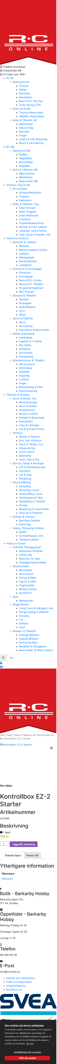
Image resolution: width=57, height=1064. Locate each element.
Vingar (23, 135)
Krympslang (26, 356)
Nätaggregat (26, 257)
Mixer (22, 314)
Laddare (24, 253)
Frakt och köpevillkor (19, 981)
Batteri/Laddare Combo (33, 249)
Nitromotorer (27, 364)
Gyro (22, 310)
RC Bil (9, 78)
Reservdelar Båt (28, 181)
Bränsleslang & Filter (31, 387)
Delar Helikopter (29, 215)
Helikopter (25, 200)
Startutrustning (28, 390)
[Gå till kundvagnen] (1, 666)
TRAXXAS (7, 878)
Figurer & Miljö (27, 581)
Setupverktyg (27, 448)
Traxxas (23, 85)
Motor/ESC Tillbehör (31, 284)
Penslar (23, 505)
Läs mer (29, 1043)
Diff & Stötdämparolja (32, 467)
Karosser (24, 131)
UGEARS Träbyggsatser (27, 547)
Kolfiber (23, 623)
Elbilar (22, 89)
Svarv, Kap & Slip (29, 459)
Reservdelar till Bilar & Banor (36, 650)
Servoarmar (26, 326)
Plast (22, 627)
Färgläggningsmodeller (32, 562)
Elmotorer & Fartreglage (27, 268)
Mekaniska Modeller (31, 551)
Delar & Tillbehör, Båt (25, 169)
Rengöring (25, 478)
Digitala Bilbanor (29, 638)
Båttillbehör (26, 177)
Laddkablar (25, 337)
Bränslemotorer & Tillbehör (29, 360)
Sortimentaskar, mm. (31, 535)
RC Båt (10, 146)
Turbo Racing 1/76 (30, 104)
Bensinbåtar (26, 162)
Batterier (24, 246)
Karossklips (26, 421)
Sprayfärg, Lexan (29, 490)
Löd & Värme (26, 451)
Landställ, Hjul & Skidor (33, 230)
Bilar (9, 735)
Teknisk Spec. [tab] (13, 855)
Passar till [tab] (32, 855)
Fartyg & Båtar (27, 577)
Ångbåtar (24, 165)
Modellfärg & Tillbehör (32, 501)
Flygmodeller (27, 585)
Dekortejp (25, 524)
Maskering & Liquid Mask (34, 509)
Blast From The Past (31, 101)
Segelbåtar (25, 158)
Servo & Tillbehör (23, 318)
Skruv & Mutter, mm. (25, 398)
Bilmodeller (25, 570)
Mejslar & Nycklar (29, 436)
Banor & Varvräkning (31, 143)
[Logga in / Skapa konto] (1, 662)
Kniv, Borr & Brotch (30, 440)
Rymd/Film (25, 593)
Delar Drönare (27, 207)
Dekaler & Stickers (24, 516)
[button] (51, 748)
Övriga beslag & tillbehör (34, 612)
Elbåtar (23, 154)
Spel (15, 596)
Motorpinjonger (28, 402)
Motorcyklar (26, 573)
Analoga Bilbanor (29, 634)
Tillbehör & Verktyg (17, 394)
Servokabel (25, 352)
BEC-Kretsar (26, 291)
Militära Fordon (28, 589)
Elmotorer (25, 272)
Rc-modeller (20, 188)
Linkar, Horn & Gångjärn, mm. (36, 608)
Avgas (22, 383)
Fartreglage (26, 276)
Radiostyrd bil (21, 82)
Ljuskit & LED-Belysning (33, 139)
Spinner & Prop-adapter (33, 226)
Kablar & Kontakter (24, 333)
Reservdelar (26, 124)
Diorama (24, 615)
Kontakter (25, 348)
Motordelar (25, 368)
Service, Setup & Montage (28, 463)
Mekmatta (25, 455)
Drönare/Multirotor (30, 192)
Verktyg (17, 432)
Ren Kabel (25, 345)
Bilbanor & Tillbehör (24, 631)
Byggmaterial (20, 604)
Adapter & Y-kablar (30, 341)
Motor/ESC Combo (30, 280)
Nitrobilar (24, 93)
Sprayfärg (25, 486)
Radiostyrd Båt (21, 150)
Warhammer (26, 600)
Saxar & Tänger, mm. (31, 444)
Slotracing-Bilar (28, 642)
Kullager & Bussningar (32, 417)
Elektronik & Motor (17, 238)
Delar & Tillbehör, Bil (25, 120)
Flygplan (24, 196)
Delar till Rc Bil (21, 108)
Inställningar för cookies (27, 1052)
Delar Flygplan (27, 211)
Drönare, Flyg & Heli (18, 185)
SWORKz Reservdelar (31, 116)
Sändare (24, 299)
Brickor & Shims (28, 413)
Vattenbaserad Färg (31, 497)
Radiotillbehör (27, 307)
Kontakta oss (14, 989)
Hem (2, 735)
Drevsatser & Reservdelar (34, 329)
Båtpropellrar (27, 173)
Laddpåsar (25, 265)
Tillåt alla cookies (27, 1058)
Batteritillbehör (28, 261)
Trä (21, 619)
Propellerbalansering (31, 223)
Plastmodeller (21, 566)
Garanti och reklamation (20, 978)
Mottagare (25, 303)
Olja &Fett (25, 471)
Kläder (23, 532)
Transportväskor (29, 539)
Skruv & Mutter (28, 406)
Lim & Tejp (25, 474)
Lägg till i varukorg (23, 844)
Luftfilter (24, 379)
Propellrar (25, 219)
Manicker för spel (29, 558)
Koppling (24, 375)
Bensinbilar (25, 97)
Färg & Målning (22, 482)
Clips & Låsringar (29, 425)
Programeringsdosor (31, 287)
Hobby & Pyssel (15, 543)
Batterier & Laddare (24, 242)
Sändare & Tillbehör (24, 295)
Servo (22, 322)
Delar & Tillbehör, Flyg (26, 204)
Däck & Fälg (26, 127)
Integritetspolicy (16, 985)
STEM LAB (25, 554)
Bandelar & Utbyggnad (32, 646)
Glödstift (24, 371)
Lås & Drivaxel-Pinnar (32, 429)
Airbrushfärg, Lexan (30, 493)
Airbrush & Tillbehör (31, 512)
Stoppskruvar (27, 409)
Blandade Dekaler (29, 520)
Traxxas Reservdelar (31, 112)
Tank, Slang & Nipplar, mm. (35, 234)
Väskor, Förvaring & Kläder (28, 528)
